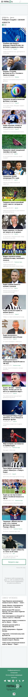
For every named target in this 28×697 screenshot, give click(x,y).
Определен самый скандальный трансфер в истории (14, 151)
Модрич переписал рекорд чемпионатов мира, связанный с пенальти (14, 258)
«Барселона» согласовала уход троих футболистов (13, 634)
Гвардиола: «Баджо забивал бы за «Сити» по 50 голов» (13, 551)
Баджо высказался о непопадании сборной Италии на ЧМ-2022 (14, 361)
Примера (17, 77)
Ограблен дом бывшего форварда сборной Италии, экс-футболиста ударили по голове (13, 45)
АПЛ (14, 553)
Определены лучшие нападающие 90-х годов (11, 177)
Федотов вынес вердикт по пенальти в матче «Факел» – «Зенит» (14, 621)
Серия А (15, 49)
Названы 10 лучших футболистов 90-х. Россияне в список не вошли (13, 73)
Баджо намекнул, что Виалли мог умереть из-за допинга (12, 231)
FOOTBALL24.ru (8, 1)
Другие (16, 154)
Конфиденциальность (14, 670)
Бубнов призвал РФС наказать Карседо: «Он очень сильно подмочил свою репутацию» (13, 611)
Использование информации (14, 675)
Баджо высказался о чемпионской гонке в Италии (12, 336)
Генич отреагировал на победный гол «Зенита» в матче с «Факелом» (13, 616)
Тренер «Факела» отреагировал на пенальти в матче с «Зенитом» (12, 606)
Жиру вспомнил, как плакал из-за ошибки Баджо (13, 445)
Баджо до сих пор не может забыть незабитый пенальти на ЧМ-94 (13, 497)
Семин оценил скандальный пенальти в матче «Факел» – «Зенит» (13, 643)
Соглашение (14, 672)
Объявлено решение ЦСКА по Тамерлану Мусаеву (11, 625)
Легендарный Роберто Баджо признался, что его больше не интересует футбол (13, 417)
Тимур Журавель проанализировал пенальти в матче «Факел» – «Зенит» (13, 601)
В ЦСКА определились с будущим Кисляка (12, 630)
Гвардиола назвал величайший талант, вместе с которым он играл (13, 204)
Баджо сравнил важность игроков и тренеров (11, 285)
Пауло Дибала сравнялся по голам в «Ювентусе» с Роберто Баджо (13, 470)
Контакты (14, 677)
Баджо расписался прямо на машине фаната (12, 311)
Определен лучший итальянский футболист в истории (14, 100)
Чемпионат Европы (17, 529)
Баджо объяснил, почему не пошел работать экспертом (12, 126)
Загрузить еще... (14, 562)
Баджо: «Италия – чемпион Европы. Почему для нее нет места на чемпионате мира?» (12, 389)
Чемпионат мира (18, 262)
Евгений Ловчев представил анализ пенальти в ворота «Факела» (13, 639)
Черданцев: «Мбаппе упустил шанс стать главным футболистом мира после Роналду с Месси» (13, 524)
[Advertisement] (14, 9)
